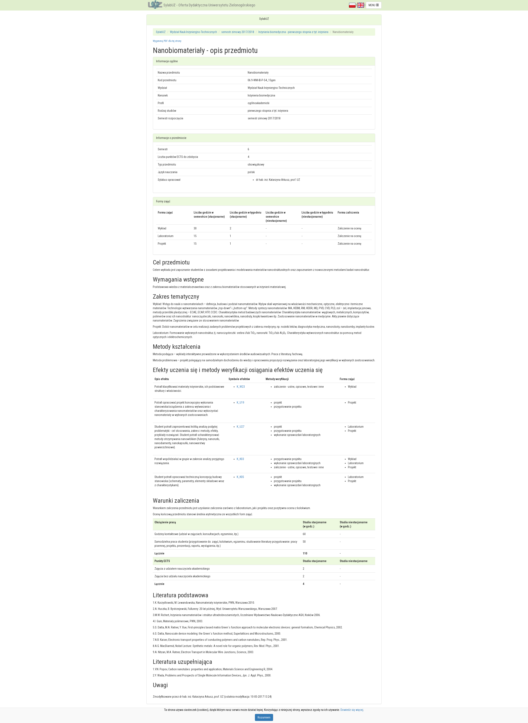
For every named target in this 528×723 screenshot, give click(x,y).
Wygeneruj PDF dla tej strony (167, 41)
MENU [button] (372, 5)
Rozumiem (264, 717)
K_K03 (240, 459)
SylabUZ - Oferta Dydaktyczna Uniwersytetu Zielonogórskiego (209, 5)
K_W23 (241, 386)
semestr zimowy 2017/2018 (237, 32)
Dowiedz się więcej (352, 709)
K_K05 (240, 477)
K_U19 (240, 402)
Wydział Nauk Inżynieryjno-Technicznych (193, 32)
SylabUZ (161, 32)
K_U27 (240, 426)
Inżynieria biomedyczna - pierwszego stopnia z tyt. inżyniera (293, 32)
